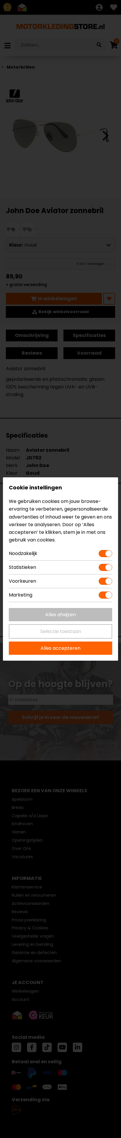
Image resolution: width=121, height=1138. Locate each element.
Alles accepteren (60, 648)
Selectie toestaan (60, 631)
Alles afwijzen (60, 614)
